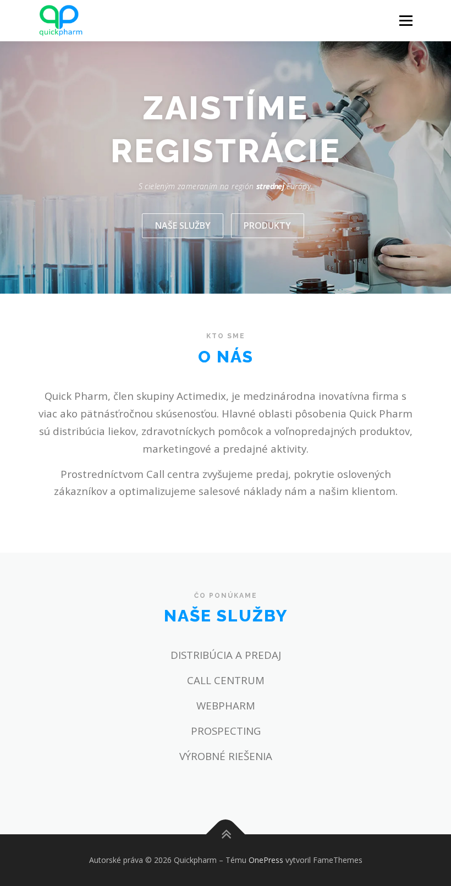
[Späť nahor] (225, 834)
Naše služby (183, 225)
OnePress (266, 860)
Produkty (267, 225)
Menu (405, 20)
